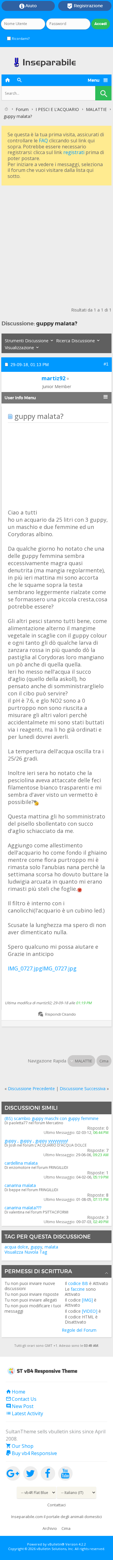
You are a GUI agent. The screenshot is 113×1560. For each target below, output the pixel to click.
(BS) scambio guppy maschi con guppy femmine (52, 1118)
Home (15, 1391)
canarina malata (20, 1185)
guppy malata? (56, 323)
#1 (106, 364)
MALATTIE (96, 109)
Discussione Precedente (31, 1088)
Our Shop (19, 1446)
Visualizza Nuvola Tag (26, 1252)
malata (51, 1247)
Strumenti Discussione (27, 340)
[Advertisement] (56, 243)
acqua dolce (16, 1247)
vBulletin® (56, 1544)
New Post (19, 1406)
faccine (78, 1289)
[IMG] (87, 1300)
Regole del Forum (79, 1330)
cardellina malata (21, 1163)
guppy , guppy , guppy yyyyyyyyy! (36, 1141)
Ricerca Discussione (75, 340)
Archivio (49, 1528)
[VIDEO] (89, 1311)
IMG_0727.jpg (25, 968)
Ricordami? (20, 38)
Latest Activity (24, 1413)
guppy (36, 1247)
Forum (22, 109)
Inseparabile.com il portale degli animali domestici (56, 1516)
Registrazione (85, 6)
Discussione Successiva (82, 1088)
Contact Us (21, 1399)
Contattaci (56, 1505)
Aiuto (28, 6)
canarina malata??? (23, 1207)
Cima (103, 1061)
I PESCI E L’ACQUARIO (57, 109)
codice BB (78, 1283)
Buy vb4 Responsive (31, 1453)
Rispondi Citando (60, 1014)
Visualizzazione (19, 347)
